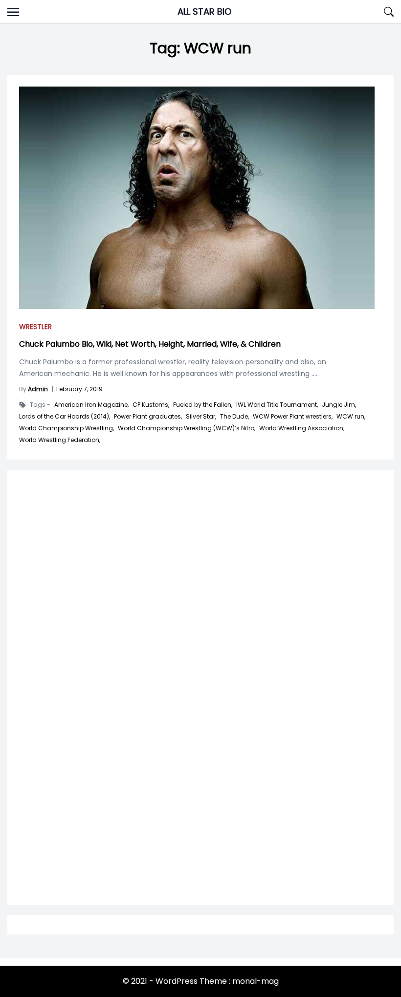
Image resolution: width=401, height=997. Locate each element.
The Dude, (234, 417)
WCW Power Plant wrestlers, (293, 417)
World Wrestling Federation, (59, 440)
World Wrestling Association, (301, 428)
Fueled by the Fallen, (202, 405)
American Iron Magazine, (91, 405)
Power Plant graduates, (148, 417)
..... (314, 373)
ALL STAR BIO (204, 11)
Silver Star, (201, 417)
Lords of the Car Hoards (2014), (64, 417)
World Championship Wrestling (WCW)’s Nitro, (186, 428)
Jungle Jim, (339, 405)
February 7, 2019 (79, 389)
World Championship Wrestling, (66, 428)
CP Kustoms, (151, 405)
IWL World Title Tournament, (277, 405)
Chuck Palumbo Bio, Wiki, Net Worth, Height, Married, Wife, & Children (150, 344)
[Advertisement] (200, 601)
